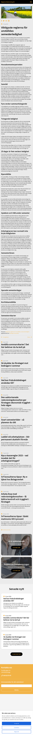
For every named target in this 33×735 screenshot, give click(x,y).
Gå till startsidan (7, 530)
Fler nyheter (16, 654)
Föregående (6, 337)
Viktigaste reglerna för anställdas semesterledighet (17, 331)
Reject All (16, 731)
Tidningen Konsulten (14, 333)
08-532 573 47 (7, 675)
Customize (16, 727)
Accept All (16, 723)
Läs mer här (16, 547)
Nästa (28, 337)
